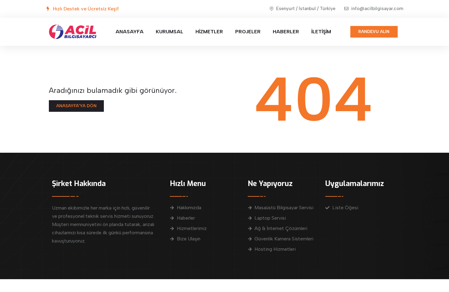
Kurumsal (169, 32)
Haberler (286, 32)
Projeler (248, 32)
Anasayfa (129, 32)
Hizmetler (209, 32)
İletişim (321, 32)
